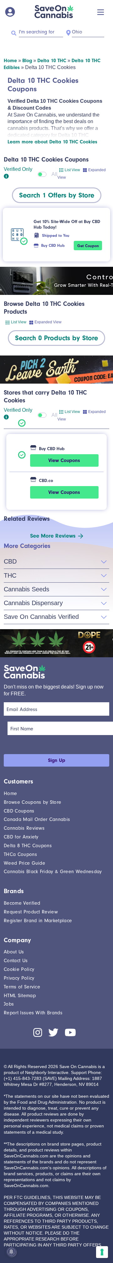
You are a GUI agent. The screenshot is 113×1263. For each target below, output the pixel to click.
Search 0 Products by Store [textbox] (56, 338)
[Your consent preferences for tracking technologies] (102, 1252)
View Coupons (64, 460)
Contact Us (16, 960)
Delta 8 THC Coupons (28, 845)
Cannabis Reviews (24, 828)
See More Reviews (53, 536)
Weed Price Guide (24, 863)
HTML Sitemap (20, 995)
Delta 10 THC (51, 60)
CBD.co (46, 480)
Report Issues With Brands (33, 1013)
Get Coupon (88, 245)
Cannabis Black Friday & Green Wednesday (53, 871)
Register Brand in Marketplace (38, 920)
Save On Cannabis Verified (41, 616)
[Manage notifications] (11, 1252)
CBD (10, 561)
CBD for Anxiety (21, 837)
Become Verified (22, 903)
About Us (14, 952)
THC (10, 575)
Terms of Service (22, 987)
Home (10, 60)
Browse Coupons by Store (32, 802)
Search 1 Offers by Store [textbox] (56, 195)
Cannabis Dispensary (33, 602)
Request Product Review (31, 912)
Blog (27, 60)
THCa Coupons (20, 854)
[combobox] (56, 195)
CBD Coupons (19, 811)
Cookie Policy (19, 969)
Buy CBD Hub (53, 245)
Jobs (9, 1004)
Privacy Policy (19, 978)
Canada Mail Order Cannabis (37, 819)
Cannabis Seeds (26, 589)
